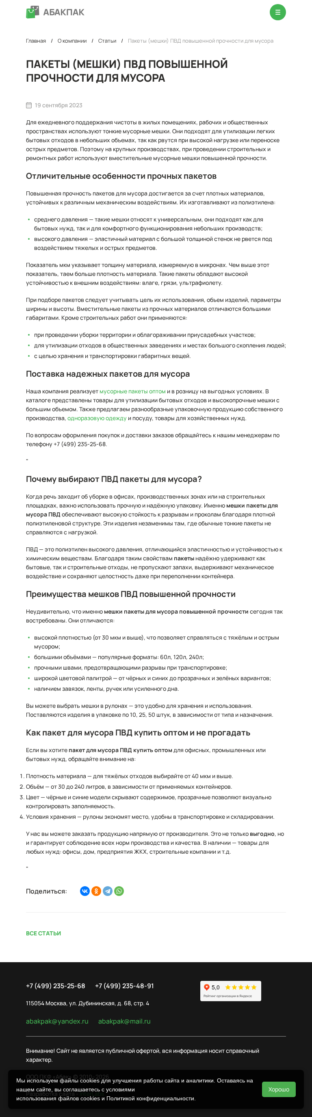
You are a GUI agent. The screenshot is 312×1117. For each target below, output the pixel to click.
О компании (72, 40)
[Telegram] (108, 891)
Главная (36, 40)
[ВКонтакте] (85, 891)
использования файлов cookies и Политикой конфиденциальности (105, 1098)
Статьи (107, 40)
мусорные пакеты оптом (133, 391)
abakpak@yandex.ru (57, 1021)
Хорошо (279, 1089)
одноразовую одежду (97, 418)
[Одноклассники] (96, 891)
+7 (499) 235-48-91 (124, 985)
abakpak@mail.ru (124, 1021)
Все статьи (43, 933)
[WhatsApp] (119, 891)
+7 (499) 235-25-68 (55, 985)
